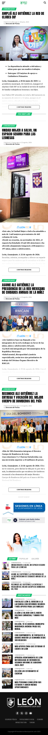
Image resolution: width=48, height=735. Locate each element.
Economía (40, 719)
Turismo (32, 722)
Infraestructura (21, 722)
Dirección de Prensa (12, 23)
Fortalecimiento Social (27, 719)
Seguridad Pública (11, 719)
